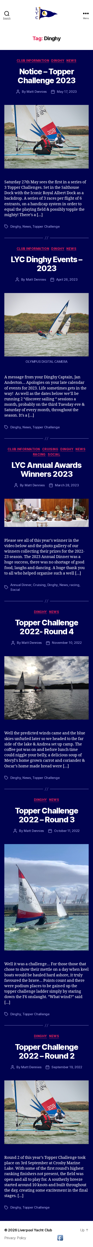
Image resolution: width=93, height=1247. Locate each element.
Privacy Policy (15, 1238)
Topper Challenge (45, 226)
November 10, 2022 (67, 643)
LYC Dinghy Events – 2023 (46, 264)
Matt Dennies (37, 91)
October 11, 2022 (67, 831)
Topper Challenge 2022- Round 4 (46, 627)
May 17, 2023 (67, 91)
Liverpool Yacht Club (35, 1230)
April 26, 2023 (66, 279)
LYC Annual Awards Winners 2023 (46, 469)
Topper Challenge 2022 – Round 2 (46, 1051)
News (71, 60)
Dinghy (57, 60)
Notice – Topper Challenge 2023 (46, 76)
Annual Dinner (20, 585)
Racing (39, 454)
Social (54, 454)
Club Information (33, 60)
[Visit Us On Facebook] (60, 1238)
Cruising (50, 449)
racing (74, 585)
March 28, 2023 (67, 485)
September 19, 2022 (66, 1067)
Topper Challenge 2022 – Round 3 (46, 815)
